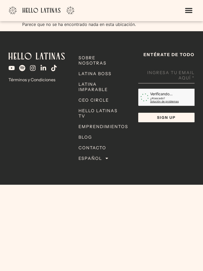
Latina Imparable (93, 87)
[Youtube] (11, 68)
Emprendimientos (103, 126)
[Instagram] (33, 68)
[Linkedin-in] (43, 68)
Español (90, 158)
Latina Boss (95, 73)
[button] (189, 10)
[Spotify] (22, 68)
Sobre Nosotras (93, 60)
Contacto (92, 147)
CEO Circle (94, 100)
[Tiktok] (54, 68)
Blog (85, 137)
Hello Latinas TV (98, 113)
